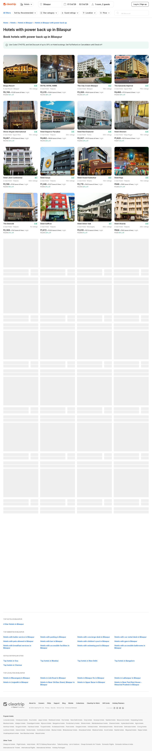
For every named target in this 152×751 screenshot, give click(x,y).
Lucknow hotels (8, 730)
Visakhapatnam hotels (11, 733)
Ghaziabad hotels (85, 730)
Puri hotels (65, 720)
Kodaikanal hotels (58, 727)
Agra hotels (139, 723)
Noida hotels (31, 730)
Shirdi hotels (118, 727)
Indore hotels (20, 730)
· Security (52, 707)
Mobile (70, 703)
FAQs (49, 703)
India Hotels (31, 744)
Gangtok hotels (81, 727)
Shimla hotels (85, 723)
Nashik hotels (119, 730)
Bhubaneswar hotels (70, 730)
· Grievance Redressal (70, 707)
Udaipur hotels (20, 723)
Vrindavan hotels (22, 720)
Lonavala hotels (8, 720)
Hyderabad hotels (127, 723)
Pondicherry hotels (73, 723)
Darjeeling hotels (137, 720)
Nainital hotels (111, 720)
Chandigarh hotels (33, 723)
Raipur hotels (142, 730)
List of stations (74, 744)
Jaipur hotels (42, 720)
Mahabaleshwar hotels (100, 723)
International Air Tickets (11, 747)
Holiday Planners (118, 703)
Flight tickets (21, 744)
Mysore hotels (46, 723)
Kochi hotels (108, 730)
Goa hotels (33, 720)
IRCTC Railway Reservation (46, 744)
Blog (64, 703)
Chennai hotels (114, 723)
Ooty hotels (88, 720)
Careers (41, 703)
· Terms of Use (60, 707)
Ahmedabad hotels (106, 727)
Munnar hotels (57, 730)
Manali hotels (40, 733)
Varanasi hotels (98, 720)
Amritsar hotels (8, 727)
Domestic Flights (108, 744)
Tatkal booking (62, 744)
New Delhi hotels (76, 720)
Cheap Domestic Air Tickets (91, 744)
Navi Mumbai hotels (27, 733)
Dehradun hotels (130, 727)
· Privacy (47, 707)
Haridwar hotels (33, 727)
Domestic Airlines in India (124, 744)
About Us (32, 703)
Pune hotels (70, 727)
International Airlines (44, 747)
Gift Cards (106, 703)
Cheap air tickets (9, 744)
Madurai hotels (97, 730)
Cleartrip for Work (93, 703)
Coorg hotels (142, 727)
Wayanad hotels (130, 730)
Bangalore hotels (59, 723)
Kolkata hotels (93, 727)
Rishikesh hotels (54, 720)
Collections (80, 703)
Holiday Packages (58, 747)
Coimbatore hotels (43, 730)
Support (56, 703)
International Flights (28, 747)
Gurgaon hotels (21, 727)
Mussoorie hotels (123, 720)
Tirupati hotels (45, 727)
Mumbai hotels (8, 723)
